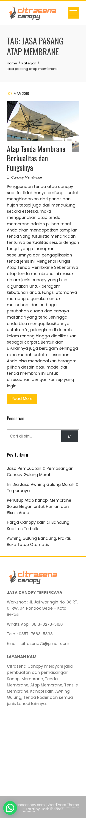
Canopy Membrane (26, 177)
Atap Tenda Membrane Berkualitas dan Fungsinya (36, 158)
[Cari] (69, 436)
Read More (22, 398)
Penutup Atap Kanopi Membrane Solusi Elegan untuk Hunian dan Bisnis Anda (39, 506)
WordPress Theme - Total (51, 806)
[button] (10, 808)
